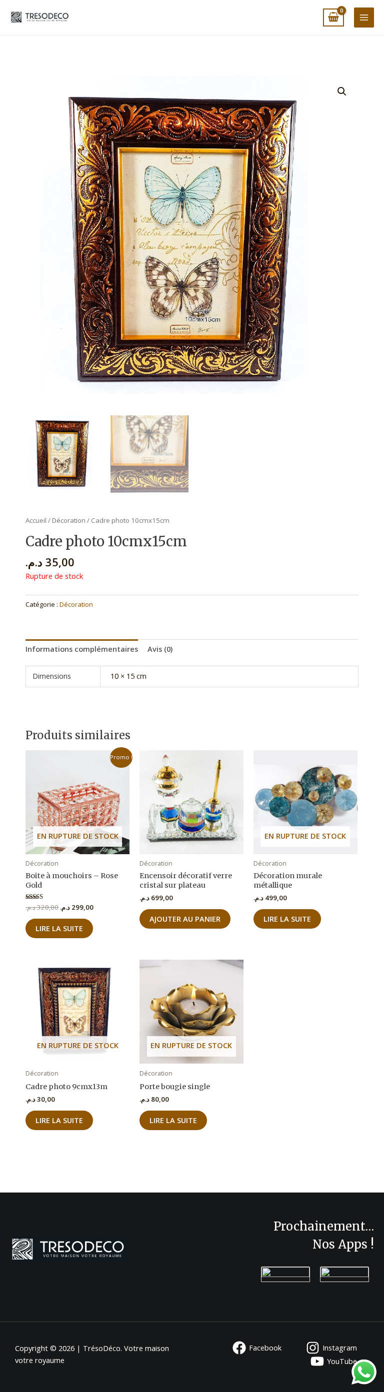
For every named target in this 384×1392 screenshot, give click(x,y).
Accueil (36, 520)
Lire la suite (59, 928)
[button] (342, 91)
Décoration (69, 520)
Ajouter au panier (185, 919)
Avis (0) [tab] (160, 649)
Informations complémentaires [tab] (82, 649)
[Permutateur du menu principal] (364, 17)
